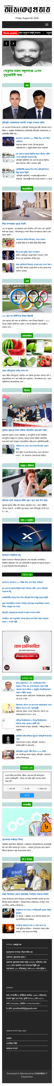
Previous (6, 43)
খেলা (27, 281)
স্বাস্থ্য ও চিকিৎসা (27, 465)
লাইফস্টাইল (27, 335)
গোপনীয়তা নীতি (11, 1043)
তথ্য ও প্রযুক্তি (27, 520)
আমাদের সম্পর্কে (11, 1048)
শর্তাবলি (8, 1038)
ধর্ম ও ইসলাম (27, 859)
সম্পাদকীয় (27, 804)
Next (13, 43)
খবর (27, 85)
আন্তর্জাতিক (27, 188)
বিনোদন (27, 390)
